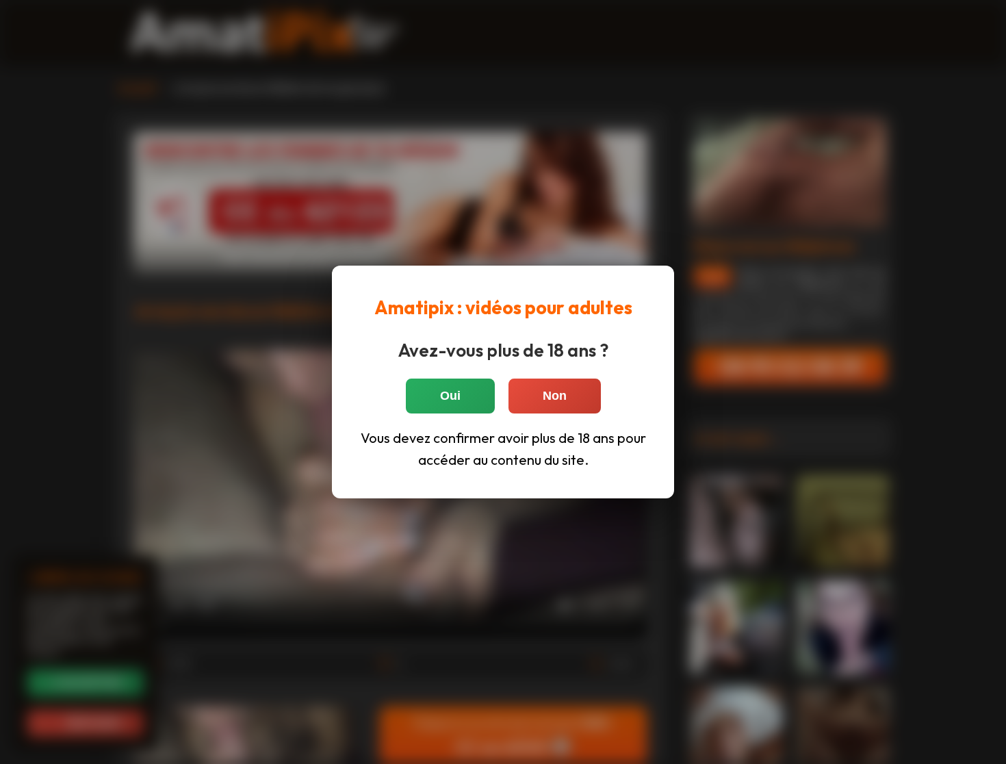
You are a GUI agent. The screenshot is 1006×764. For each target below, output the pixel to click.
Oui (450, 396)
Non (555, 396)
